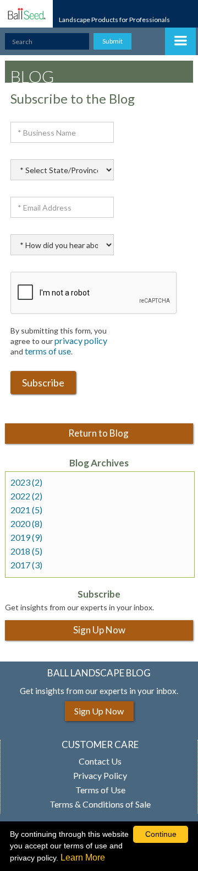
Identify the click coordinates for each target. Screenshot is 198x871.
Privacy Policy (100, 776)
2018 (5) (26, 551)
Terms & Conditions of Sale (100, 804)
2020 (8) (26, 524)
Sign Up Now (99, 630)
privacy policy (80, 340)
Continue (161, 834)
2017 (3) (26, 565)
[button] (180, 41)
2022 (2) (26, 496)
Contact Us (100, 761)
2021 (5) (26, 510)
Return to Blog (99, 433)
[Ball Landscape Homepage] (26, 14)
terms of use (48, 351)
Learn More (83, 857)
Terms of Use (100, 790)
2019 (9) (26, 537)
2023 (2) (26, 482)
